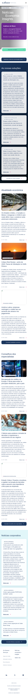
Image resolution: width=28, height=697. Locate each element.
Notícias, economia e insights (18, 652)
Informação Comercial (7, 659)
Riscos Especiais (6, 662)
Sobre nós (17, 657)
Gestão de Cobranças (7, 665)
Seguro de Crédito (6, 656)
